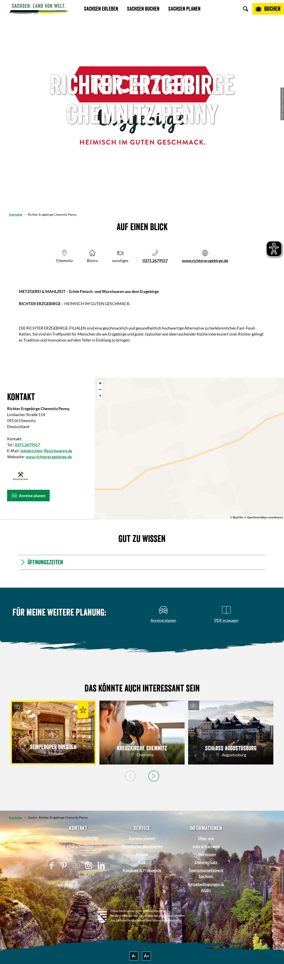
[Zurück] (130, 776)
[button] (28, 495)
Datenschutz (206, 862)
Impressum (206, 854)
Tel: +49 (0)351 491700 (78, 838)
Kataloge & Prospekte (142, 870)
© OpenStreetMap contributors (263, 517)
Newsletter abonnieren (142, 846)
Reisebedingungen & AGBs (206, 887)
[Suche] (245, 9)
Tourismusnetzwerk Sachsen (205, 873)
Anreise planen (142, 838)
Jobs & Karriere (206, 846)
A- (134, 955)
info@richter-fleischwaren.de (46, 450)
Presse (142, 854)
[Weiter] (153, 776)
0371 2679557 (155, 260)
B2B (142, 862)
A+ (146, 955)
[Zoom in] (100, 383)
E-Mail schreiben (78, 846)
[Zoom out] (100, 389)
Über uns (206, 838)
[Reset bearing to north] (100, 396)
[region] (189, 449)
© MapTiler (237, 517)
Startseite (15, 214)
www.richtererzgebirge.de (205, 260)
